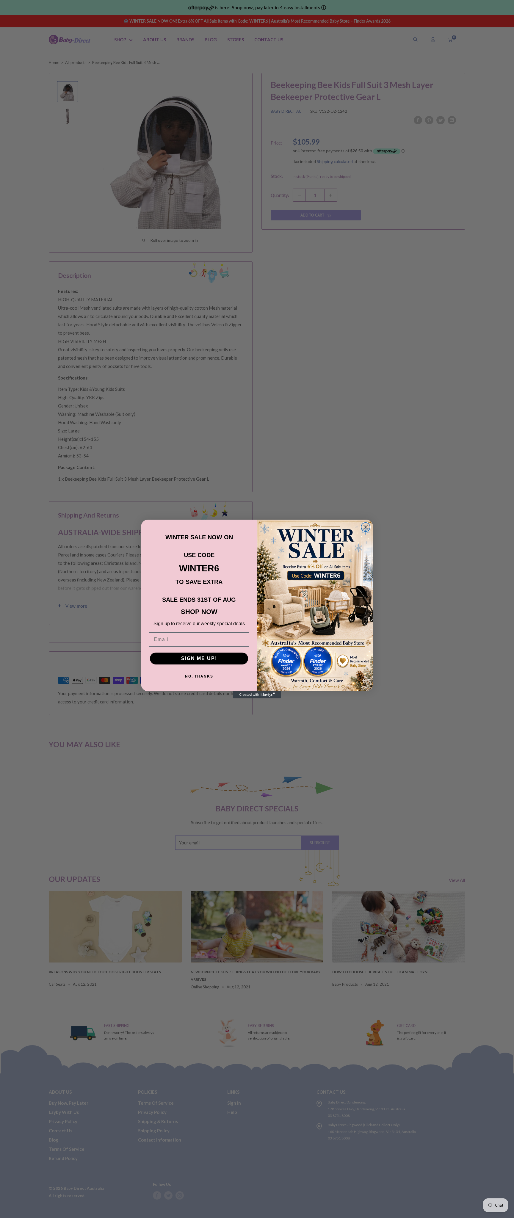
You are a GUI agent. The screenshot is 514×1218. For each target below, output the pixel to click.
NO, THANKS (199, 676)
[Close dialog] (365, 527)
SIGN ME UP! (199, 658)
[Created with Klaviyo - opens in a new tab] (257, 694)
